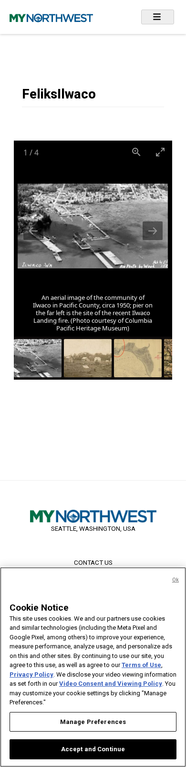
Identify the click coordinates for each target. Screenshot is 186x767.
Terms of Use (141, 664)
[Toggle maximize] (160, 152)
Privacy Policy (31, 674)
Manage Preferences (93, 721)
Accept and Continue (93, 749)
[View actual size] (136, 152)
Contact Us (93, 562)
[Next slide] (153, 230)
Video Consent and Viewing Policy (110, 683)
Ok (175, 580)
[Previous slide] (33, 230)
